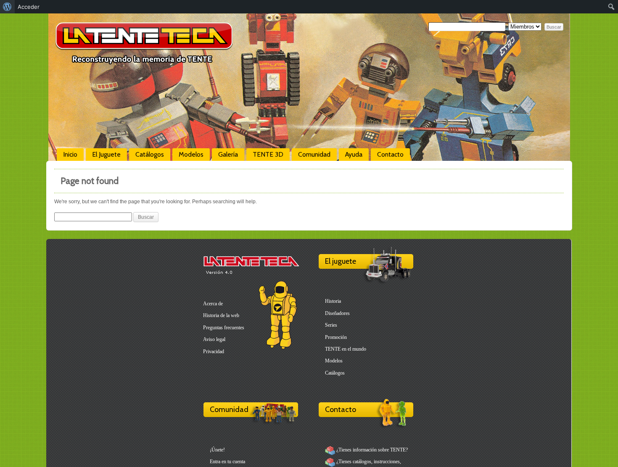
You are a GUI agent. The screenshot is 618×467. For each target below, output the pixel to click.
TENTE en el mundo (345, 349)
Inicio (70, 154)
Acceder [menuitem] (29, 6)
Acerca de (213, 304)
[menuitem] (7, 6)
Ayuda (353, 154)
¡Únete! (217, 450)
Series (331, 325)
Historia (333, 301)
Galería (228, 154)
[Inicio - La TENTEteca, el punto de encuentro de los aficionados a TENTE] (144, 61)
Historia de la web (221, 315)
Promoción (336, 337)
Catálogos (149, 154)
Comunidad (314, 154)
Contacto (390, 154)
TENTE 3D (268, 154)
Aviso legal (214, 339)
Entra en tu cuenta (227, 461)
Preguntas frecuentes (223, 328)
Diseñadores (337, 313)
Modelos (191, 154)
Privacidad (213, 351)
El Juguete (106, 154)
